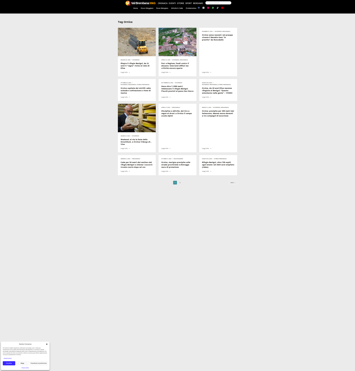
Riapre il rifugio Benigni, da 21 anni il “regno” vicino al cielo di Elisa (135, 65)
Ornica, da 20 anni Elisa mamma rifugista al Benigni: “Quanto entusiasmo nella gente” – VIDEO (217, 90)
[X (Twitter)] (203, 8)
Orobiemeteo (191, 8)
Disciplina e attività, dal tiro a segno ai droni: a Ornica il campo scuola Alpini (176, 113)
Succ (232, 182)
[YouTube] (222, 8)
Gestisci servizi (8, 358)
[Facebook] (199, 8)
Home (135, 8)
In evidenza (136, 60)
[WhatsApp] (213, 8)
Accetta (9, 363)
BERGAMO (198, 3)
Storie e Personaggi (143, 84)
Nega (22, 363)
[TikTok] (218, 8)
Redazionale (184, 60)
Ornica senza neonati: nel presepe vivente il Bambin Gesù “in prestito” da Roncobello (217, 37)
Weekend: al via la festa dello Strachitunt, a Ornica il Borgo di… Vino (136, 141)
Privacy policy (25, 367)
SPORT (188, 3)
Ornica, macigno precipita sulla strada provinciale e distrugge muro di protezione (175, 164)
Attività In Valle (177, 8)
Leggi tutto (124, 72)
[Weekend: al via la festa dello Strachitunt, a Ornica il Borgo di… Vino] (137, 118)
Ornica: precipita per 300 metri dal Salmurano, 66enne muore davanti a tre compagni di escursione (218, 113)
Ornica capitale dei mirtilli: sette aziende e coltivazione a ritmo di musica (136, 90)
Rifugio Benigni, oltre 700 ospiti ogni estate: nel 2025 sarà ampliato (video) (218, 164)
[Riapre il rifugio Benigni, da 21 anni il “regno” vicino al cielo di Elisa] (137, 42)
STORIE (180, 3)
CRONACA (163, 3)
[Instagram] (208, 8)
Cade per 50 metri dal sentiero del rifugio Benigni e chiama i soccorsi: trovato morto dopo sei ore (137, 164)
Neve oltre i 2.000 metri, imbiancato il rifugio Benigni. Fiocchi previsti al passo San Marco (177, 88)
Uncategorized (178, 158)
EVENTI (172, 3)
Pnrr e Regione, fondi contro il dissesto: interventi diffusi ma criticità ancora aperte (175, 65)
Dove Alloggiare (147, 8)
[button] (47, 344)
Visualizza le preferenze (39, 363)
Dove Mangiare (162, 8)
